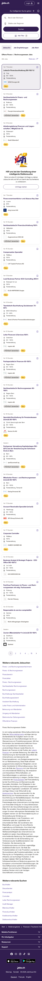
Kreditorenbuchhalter (10, 916)
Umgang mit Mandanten (11, 713)
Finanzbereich (7, 674)
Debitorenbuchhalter (9, 919)
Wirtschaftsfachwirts (16, 734)
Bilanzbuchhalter (8, 908)
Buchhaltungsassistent (10, 698)
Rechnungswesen (8, 690)
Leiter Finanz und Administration (13, 705)
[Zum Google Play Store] (28, 961)
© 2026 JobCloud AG (28, 972)
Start (3, 927)
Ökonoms (19, 768)
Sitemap (9, 972)
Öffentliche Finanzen (9, 721)
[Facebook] (11, 954)
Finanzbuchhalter (8, 912)
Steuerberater (7, 888)
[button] (22, 11)
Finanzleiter (6, 678)
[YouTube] (16, 954)
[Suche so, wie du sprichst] (38, 11)
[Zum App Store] (13, 961)
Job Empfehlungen (21, 48)
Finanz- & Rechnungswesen (12, 670)
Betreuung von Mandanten (12, 709)
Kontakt (16, 972)
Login (28, 3)
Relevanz (32, 59)
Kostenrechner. (7, 793)
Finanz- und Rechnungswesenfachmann (17, 667)
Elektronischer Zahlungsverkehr (13, 717)
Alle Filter (22, 36)
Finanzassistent (19, 780)
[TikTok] (24, 954)
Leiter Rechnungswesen (11, 900)
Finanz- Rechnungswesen (11, 682)
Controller (5, 896)
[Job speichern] (37, 67)
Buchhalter (6, 884)
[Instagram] (20, 954)
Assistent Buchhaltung (10, 701)
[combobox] (21, 17)
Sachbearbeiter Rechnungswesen (14, 686)
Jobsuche (6, 48)
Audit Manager (7, 904)
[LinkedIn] (28, 954)
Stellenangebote (14, 927)
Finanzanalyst (7, 892)
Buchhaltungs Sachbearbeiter (13, 694)
